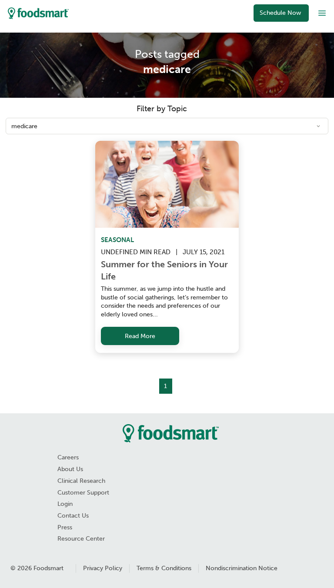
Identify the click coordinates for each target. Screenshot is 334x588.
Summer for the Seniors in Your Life (165, 270)
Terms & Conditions (164, 568)
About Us (70, 469)
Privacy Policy (102, 568)
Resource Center (81, 538)
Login (65, 504)
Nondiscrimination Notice (241, 568)
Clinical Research (81, 481)
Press (64, 527)
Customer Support (83, 492)
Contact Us (73, 515)
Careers (68, 457)
